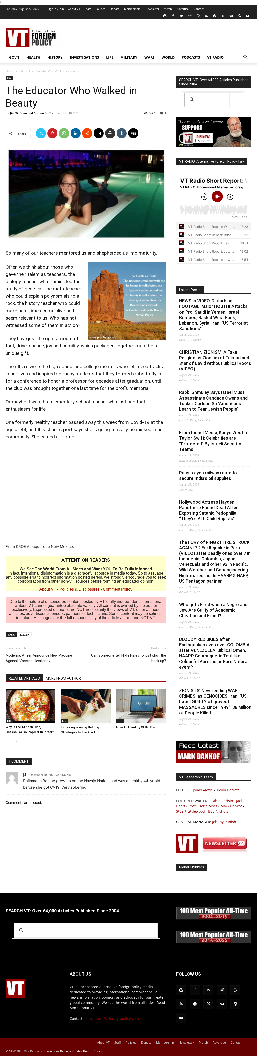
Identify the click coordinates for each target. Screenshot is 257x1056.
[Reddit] (190, 15)
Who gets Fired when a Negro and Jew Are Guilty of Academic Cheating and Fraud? (213, 610)
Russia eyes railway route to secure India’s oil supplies (208, 475)
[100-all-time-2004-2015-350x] (213, 918)
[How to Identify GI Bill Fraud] (141, 706)
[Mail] (181, 15)
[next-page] (17, 742)
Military (128, 57)
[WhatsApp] (64, 133)
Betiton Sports (93, 1051)
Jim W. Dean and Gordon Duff (30, 113)
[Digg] (133, 133)
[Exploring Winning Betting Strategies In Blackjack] (86, 706)
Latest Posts (190, 290)
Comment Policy (117, 589)
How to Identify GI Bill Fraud (137, 727)
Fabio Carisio (222, 800)
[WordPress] (239, 15)
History (55, 57)
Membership (132, 9)
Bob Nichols (218, 811)
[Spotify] (214, 15)
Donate (114, 9)
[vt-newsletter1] (213, 851)
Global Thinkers (191, 867)
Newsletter (152, 9)
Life (109, 57)
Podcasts (191, 57)
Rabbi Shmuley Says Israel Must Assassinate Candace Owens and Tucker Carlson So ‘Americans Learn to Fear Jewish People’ (213, 401)
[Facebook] (173, 15)
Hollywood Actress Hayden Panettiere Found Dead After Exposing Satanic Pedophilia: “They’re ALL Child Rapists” (208, 510)
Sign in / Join (56, 9)
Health (33, 57)
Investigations (84, 57)
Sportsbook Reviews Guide (62, 1051)
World (168, 57)
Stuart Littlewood (190, 811)
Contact (199, 9)
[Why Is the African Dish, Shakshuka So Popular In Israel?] (30, 706)
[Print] (110, 133)
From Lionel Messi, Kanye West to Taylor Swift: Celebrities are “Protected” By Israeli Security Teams (214, 441)
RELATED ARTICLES (24, 678)
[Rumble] (198, 15)
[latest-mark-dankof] (213, 761)
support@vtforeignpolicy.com (114, 1018)
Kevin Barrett (228, 790)
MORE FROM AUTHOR (63, 678)
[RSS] (206, 15)
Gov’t (14, 57)
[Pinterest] (52, 133)
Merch (168, 9)
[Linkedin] (76, 133)
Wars (149, 57)
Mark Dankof (231, 806)
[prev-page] (9, 742)
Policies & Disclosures (79, 589)
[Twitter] (223, 15)
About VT (74, 9)
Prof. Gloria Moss (203, 806)
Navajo (24, 635)
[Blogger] (165, 15)
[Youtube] (247, 15)
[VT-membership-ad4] (213, 145)
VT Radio (215, 57)
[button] (245, 57)
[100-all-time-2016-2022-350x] (213, 942)
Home (10, 71)
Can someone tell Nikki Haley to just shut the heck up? (128, 658)
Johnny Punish (224, 821)
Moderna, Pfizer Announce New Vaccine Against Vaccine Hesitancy (39, 658)
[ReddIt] (87, 133)
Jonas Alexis (203, 790)
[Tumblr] (122, 133)
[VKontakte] (231, 15)
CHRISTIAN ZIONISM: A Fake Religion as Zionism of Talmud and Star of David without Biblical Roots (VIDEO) (215, 360)
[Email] (99, 133)
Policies (100, 9)
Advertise (183, 9)
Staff (88, 9)
